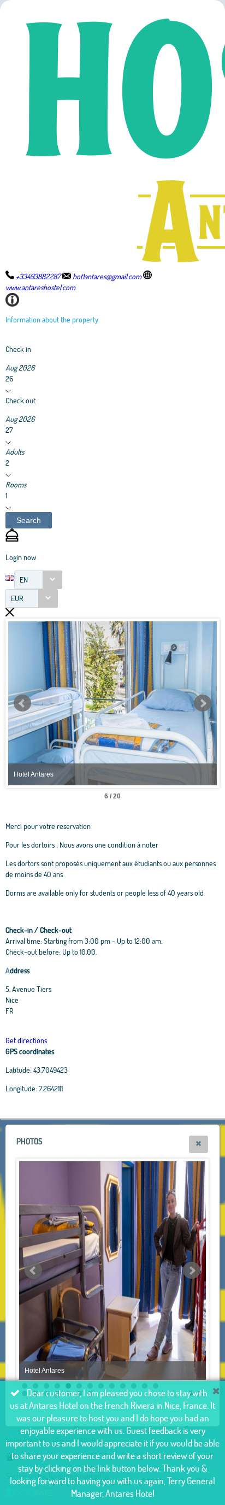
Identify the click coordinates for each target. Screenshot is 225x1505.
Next (202, 703)
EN (24, 579)
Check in (18, 349)
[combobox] (38, 580)
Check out (20, 400)
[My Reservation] (12, 538)
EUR (17, 598)
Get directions (26, 1040)
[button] (28, 520)
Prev (22, 703)
